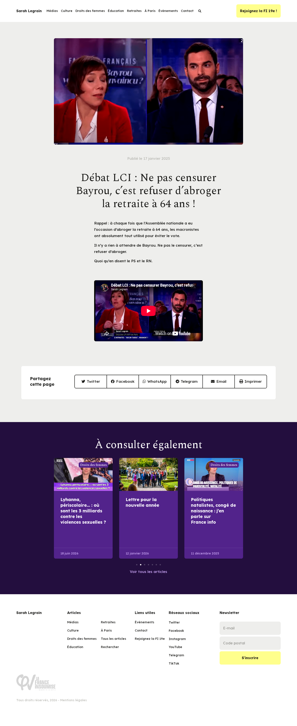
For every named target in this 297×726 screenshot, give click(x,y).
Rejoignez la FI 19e (148, 639)
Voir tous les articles (148, 571)
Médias (52, 11)
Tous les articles (113, 639)
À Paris (150, 11)
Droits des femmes (90, 11)
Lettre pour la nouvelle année (142, 502)
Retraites (134, 11)
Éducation (116, 11)
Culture (66, 11)
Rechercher (110, 647)
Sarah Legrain (29, 11)
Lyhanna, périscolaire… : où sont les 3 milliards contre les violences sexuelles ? (83, 511)
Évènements (168, 11)
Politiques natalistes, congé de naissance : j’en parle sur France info (213, 511)
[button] (91, 381)
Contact (187, 11)
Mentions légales (73, 700)
